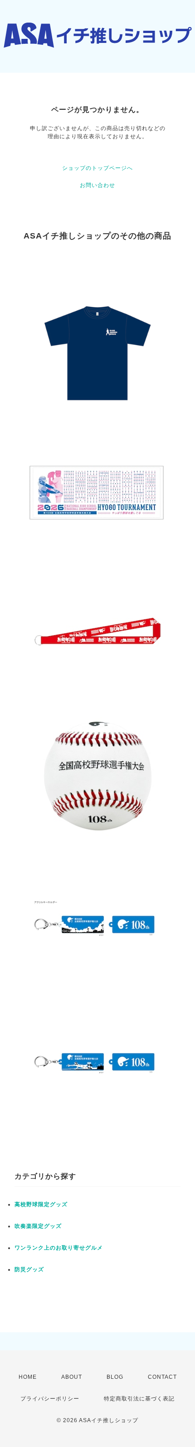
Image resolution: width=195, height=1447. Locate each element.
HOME (28, 1377)
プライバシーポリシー (49, 1398)
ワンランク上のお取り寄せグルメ (59, 1248)
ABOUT (71, 1377)
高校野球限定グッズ (41, 1204)
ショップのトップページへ (97, 168)
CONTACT (162, 1377)
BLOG (115, 1377)
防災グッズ (29, 1269)
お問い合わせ (97, 185)
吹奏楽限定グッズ (38, 1226)
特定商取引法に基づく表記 (139, 1398)
